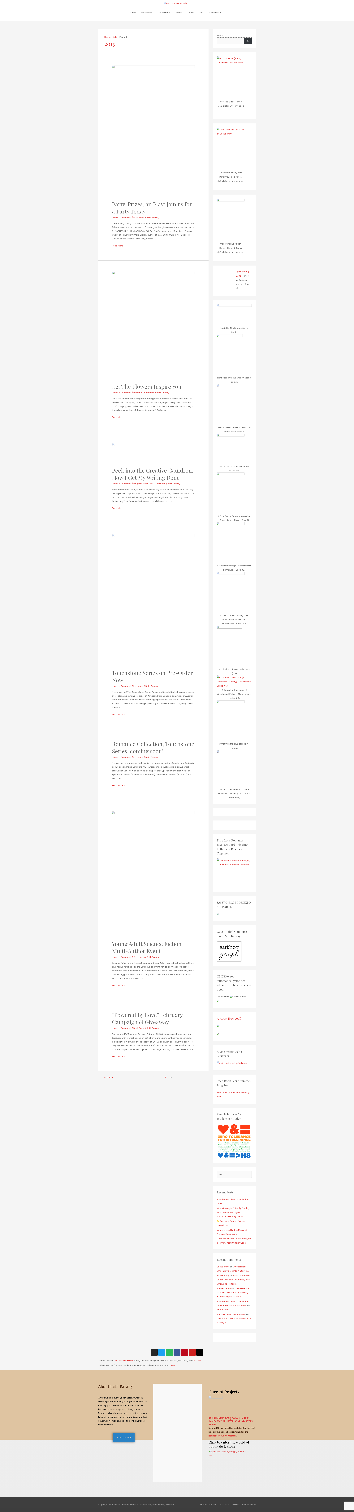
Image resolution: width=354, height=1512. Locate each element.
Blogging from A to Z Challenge (149, 483)
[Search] (248, 41)
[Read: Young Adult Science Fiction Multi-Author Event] (153, 874)
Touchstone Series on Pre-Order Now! (152, 676)
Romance (138, 686)
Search (220, 35)
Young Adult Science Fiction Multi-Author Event (147, 947)
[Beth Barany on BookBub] (218, 1000)
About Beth (146, 12)
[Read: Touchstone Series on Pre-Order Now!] (153, 599)
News (192, 12)
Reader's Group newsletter (222, 1435)
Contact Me (215, 12)
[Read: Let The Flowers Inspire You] (153, 325)
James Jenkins (224, 1288)
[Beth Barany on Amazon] (231, 996)
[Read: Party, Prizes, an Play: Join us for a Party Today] (153, 131)
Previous (107, 1077)
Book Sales (139, 217)
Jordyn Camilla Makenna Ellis (231, 1314)
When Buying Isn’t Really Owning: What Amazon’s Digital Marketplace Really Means (233, 1212)
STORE (197, 1360)
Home (133, 12)
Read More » (118, 245)
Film (201, 12)
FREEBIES (236, 1504)
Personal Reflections (143, 392)
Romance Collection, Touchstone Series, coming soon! (153, 747)
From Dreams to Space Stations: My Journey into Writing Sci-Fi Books (233, 1279)
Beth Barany (223, 1266)
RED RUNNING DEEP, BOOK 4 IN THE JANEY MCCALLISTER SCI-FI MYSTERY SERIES (231, 1421)
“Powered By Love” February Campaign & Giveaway (147, 1018)
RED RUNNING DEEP (124, 1360)
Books (179, 12)
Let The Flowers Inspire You (146, 386)
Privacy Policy (249, 1504)
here (172, 1365)
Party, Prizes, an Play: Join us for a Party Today (152, 207)
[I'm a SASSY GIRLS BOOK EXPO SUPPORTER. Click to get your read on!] (218, 913)
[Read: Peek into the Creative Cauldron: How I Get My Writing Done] (122, 453)
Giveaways (164, 12)
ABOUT (212, 1504)
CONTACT (224, 1504)
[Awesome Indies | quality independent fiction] (218, 1033)
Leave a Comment (121, 217)
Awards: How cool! (229, 1018)
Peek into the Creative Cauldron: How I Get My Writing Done (152, 474)
